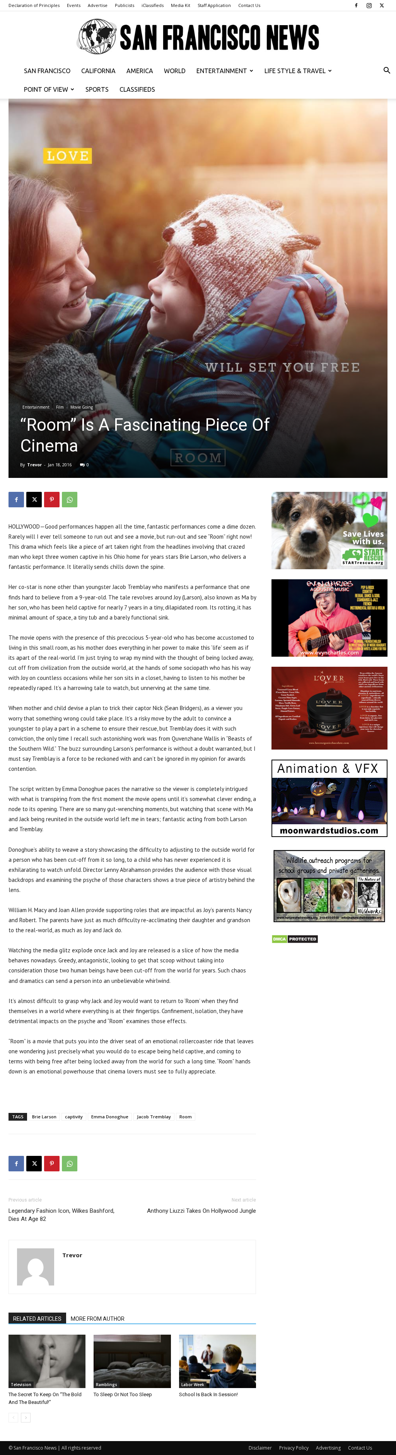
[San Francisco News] (198, 37)
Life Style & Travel (295, 70)
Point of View (46, 89)
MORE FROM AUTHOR (98, 1319)
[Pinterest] (52, 499)
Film (60, 407)
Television (21, 1384)
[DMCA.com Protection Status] (294, 941)
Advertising (328, 1448)
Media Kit (180, 5)
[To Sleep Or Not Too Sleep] (132, 1361)
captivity (74, 1116)
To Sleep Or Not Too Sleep (123, 1394)
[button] (386, 71)
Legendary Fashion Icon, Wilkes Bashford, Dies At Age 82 (61, 1214)
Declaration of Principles (34, 5)
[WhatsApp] (69, 499)
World (175, 70)
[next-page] (26, 1417)
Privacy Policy (294, 1448)
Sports (97, 89)
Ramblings (106, 1384)
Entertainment (221, 70)
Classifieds (137, 89)
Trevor (34, 464)
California (98, 70)
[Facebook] (356, 5)
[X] (381, 5)
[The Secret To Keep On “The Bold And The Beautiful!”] (47, 1361)
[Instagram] (369, 5)
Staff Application (214, 5)
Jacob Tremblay (154, 1116)
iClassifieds (153, 5)
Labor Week (192, 1384)
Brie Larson (44, 1116)
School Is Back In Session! (208, 1394)
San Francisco (47, 70)
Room (185, 1116)
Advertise (98, 5)
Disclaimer (260, 1448)
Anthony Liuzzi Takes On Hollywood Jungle (201, 1210)
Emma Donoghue (109, 1116)
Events (73, 5)
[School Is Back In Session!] (217, 1361)
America (139, 70)
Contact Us (249, 5)
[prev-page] (13, 1417)
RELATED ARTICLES (37, 1319)
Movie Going (81, 407)
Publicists (124, 5)
